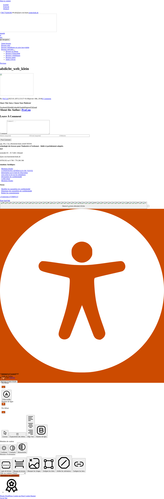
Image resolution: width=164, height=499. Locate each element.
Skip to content (5, 1)
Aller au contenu (6, 473)
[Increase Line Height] (3, 404)
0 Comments (46, 99)
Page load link (5, 200)
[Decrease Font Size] (3, 387)
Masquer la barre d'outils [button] (9, 381)
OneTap (12, 378)
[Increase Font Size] (3, 378)
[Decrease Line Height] (3, 412)
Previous (3, 63)
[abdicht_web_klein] (16, 95)
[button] (15, 189)
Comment (3, 133)
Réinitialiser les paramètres (9, 475)
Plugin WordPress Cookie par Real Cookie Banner (18, 496)
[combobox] (73, 205)
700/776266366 (6, 13)
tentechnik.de (33, 13)
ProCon (5, 99)
